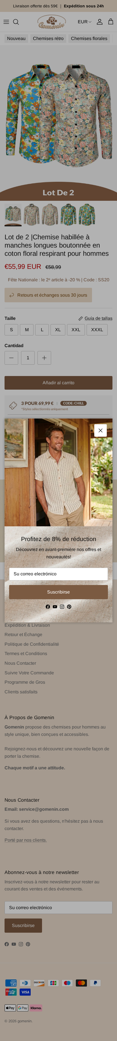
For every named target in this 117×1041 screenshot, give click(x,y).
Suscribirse (58, 592)
